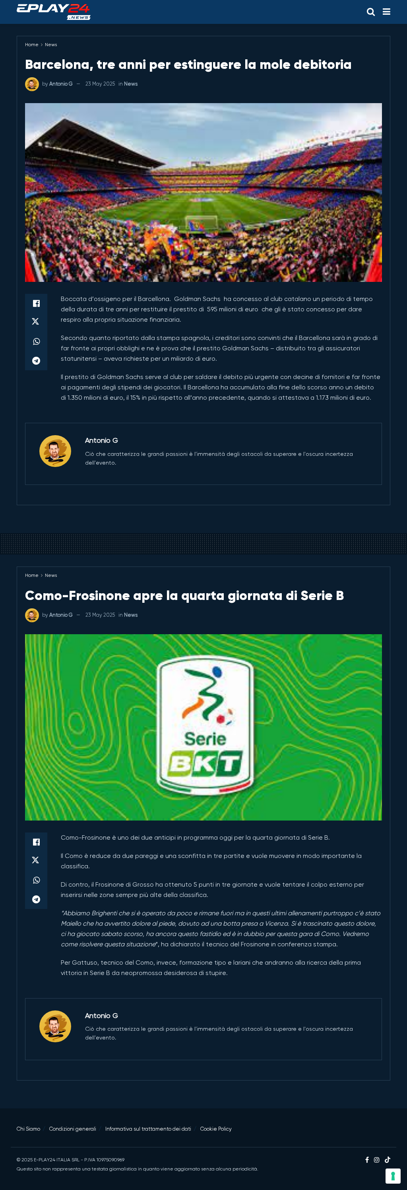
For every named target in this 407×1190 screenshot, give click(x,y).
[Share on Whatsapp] (36, 341)
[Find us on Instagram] (377, 1160)
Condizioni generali (72, 1129)
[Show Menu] (386, 12)
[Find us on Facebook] (367, 1160)
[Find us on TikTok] (387, 1160)
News (51, 44)
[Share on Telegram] (36, 360)
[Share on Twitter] (36, 322)
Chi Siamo (28, 1129)
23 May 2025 (100, 84)
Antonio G (61, 84)
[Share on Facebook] (36, 303)
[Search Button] (371, 12)
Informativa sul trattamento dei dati (148, 1129)
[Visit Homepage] (54, 12)
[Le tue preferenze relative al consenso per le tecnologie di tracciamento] (393, 1176)
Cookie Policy (216, 1129)
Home (32, 44)
